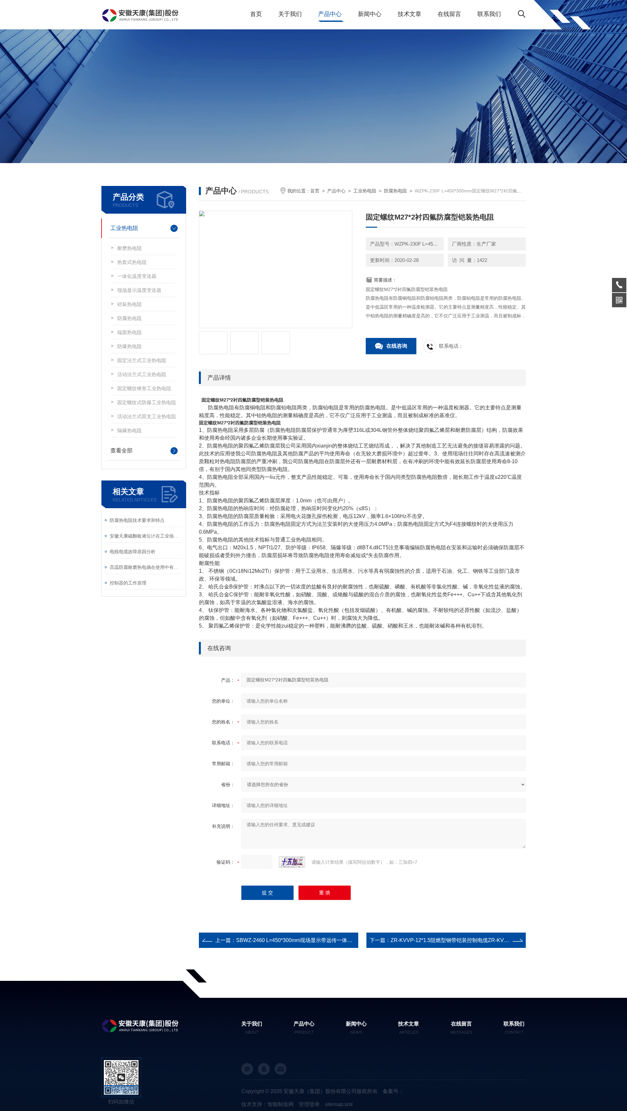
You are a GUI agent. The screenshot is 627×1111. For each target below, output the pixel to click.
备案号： (393, 1091)
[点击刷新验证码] (292, 862)
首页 (256, 14)
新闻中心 (369, 14)
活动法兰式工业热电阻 (141, 374)
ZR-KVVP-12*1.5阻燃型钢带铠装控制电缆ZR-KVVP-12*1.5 (459, 940)
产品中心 (330, 14)
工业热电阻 (124, 228)
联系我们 (489, 14)
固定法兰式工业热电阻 (141, 360)
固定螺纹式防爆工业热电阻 (146, 402)
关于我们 (290, 14)
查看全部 (121, 451)
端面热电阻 (129, 332)
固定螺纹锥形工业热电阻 (144, 388)
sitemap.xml (339, 1104)
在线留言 (449, 14)
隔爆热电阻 (129, 430)
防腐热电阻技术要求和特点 (137, 520)
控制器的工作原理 (128, 583)
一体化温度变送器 (136, 276)
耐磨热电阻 (129, 248)
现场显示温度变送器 (139, 290)
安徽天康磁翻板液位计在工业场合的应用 (146, 536)
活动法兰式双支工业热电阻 (146, 416)
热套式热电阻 (132, 262)
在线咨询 (396, 346)
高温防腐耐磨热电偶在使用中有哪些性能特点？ (146, 567)
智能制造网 (280, 1104)
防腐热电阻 (129, 318)
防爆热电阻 (129, 346)
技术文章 (409, 14)
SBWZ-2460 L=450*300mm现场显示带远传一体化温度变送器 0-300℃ (317, 940)
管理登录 (309, 1104)
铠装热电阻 (129, 304)
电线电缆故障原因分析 (132, 551)
